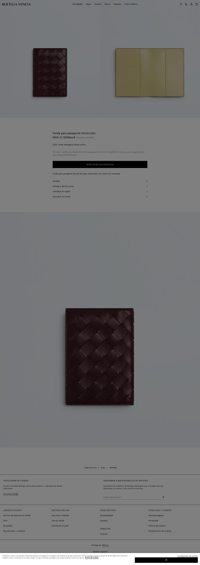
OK (166, 560)
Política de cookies (91, 558)
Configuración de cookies (188, 556)
